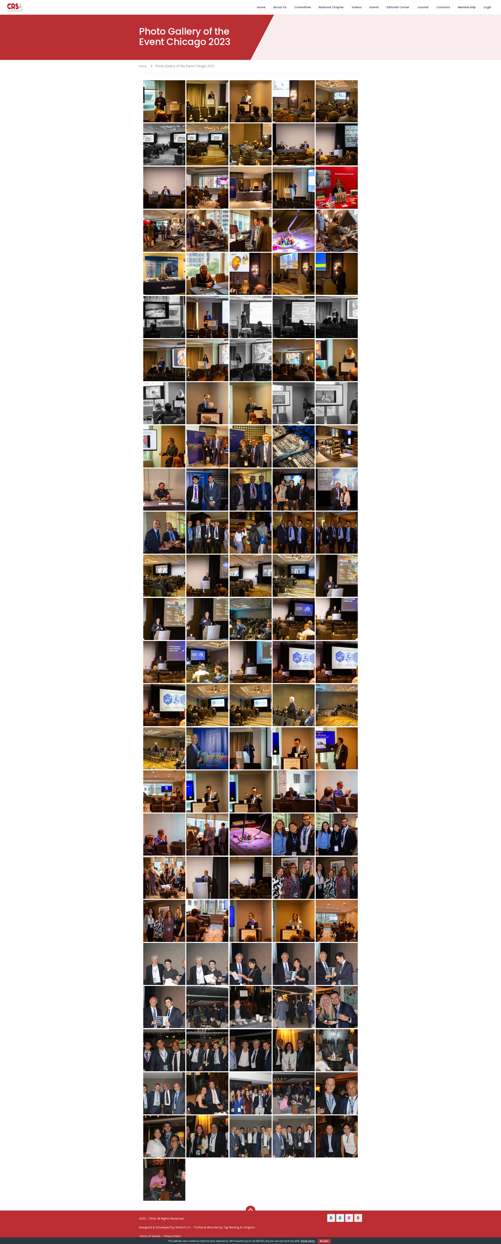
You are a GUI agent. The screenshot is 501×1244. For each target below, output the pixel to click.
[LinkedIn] (340, 1218)
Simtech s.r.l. (183, 1227)
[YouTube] (358, 1218)
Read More (308, 1241)
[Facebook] (331, 1218)
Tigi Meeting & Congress (239, 1227)
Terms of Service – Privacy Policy (160, 1236)
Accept (324, 1241)
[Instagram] (349, 1218)
